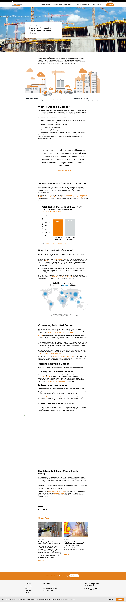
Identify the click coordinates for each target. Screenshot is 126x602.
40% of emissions (58, 259)
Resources (46, 584)
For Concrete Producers (49, 586)
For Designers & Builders (50, 588)
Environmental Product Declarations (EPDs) (50, 353)
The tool (40, 335)
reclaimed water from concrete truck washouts (54, 397)
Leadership (28, 588)
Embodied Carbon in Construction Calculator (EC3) (60, 332)
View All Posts (43, 518)
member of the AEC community (56, 491)
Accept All (120, 599)
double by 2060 (49, 260)
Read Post (41, 560)
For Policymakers (48, 590)
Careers (27, 592)
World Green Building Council (78, 197)
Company (28, 584)
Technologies (28, 586)
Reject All (111, 599)
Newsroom (28, 590)
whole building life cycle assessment (63, 356)
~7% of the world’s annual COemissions (60, 276)
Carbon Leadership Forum (57, 197)
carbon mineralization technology (57, 381)
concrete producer (59, 493)
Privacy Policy (72, 599)
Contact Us (110, 4)
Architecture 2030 (64, 170)
